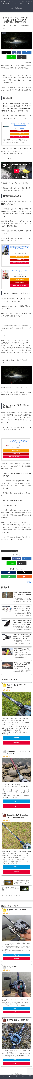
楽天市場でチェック (19, 130)
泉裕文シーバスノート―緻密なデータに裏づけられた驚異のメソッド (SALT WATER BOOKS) (19, 247)
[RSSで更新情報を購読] (24, 576)
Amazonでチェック (19, 133)
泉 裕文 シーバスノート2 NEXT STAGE (20, 271)
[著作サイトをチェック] (8, 572)
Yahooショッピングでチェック (19, 136)
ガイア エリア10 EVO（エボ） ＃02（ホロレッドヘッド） (20, 124)
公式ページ (16, 742)
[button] (21, 57)
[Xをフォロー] (24, 572)
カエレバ (22, 128)
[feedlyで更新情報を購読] (8, 576)
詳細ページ (16, 737)
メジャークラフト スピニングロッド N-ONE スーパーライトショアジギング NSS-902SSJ (19, 441)
